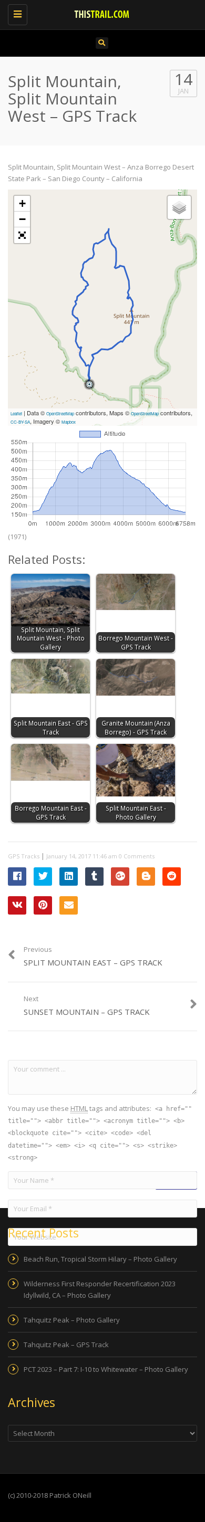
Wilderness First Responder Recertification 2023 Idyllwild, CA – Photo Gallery (100, 1289)
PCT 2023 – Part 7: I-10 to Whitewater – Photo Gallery (106, 1369)
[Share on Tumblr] (94, 876)
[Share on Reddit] (171, 876)
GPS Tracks (23, 856)
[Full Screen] (22, 235)
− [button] (22, 219)
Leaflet (16, 413)
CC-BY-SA (20, 422)
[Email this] (68, 905)
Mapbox (69, 422)
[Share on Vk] (17, 905)
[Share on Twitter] (43, 876)
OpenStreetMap (60, 413)
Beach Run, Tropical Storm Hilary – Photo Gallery (100, 1259)
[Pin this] (43, 905)
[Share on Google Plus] (120, 876)
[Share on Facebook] (17, 876)
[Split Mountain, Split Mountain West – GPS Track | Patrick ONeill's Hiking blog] (100, 13)
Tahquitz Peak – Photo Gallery (72, 1320)
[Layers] (179, 207)
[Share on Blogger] (146, 876)
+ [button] (22, 203)
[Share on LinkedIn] (68, 876)
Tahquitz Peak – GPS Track (66, 1344)
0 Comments (137, 856)
